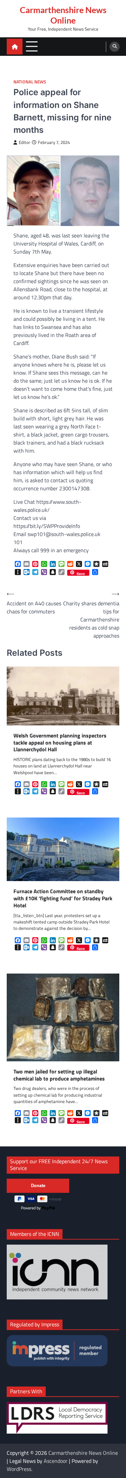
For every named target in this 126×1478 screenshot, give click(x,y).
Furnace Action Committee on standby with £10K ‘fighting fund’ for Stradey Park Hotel (62, 898)
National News (29, 81)
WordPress (19, 1469)
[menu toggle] (32, 46)
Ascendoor (56, 1461)
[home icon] (15, 46)
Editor (24, 142)
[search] (115, 47)
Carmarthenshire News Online (63, 15)
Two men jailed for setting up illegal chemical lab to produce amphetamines (59, 1075)
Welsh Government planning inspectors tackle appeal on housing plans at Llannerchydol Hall (60, 742)
